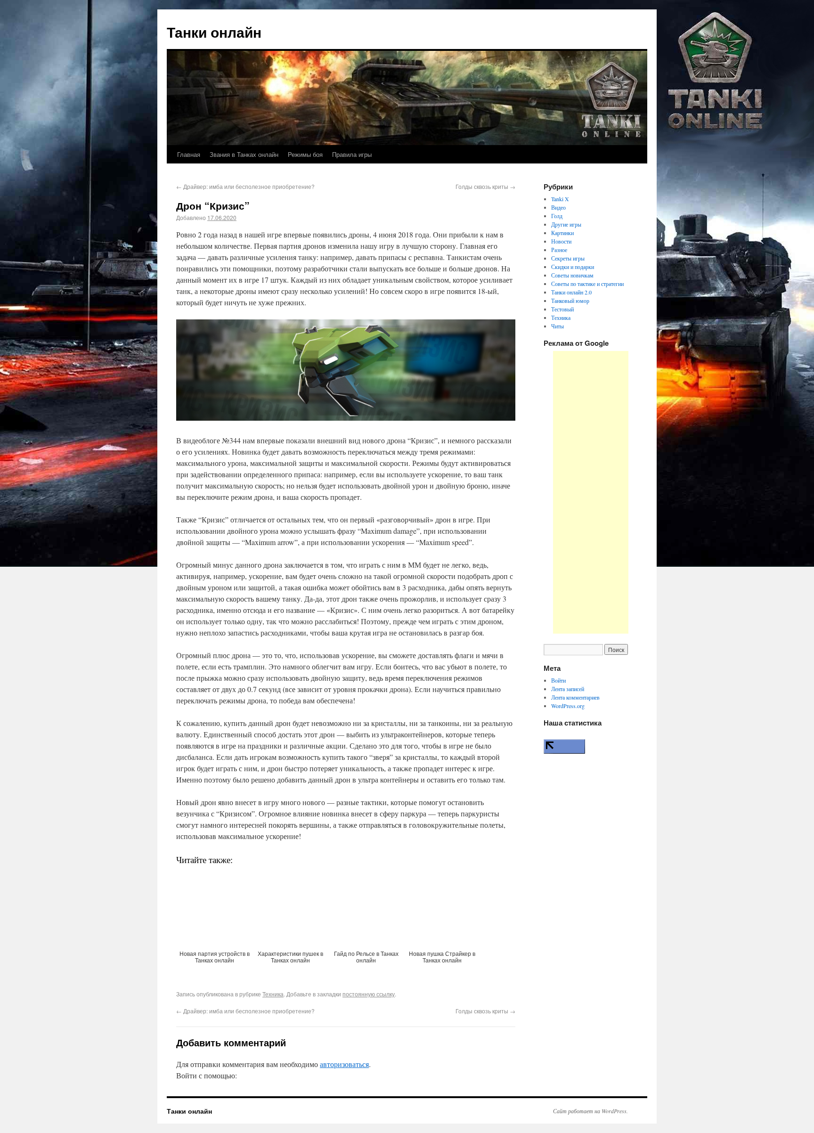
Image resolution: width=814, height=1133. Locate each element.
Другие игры (566, 224)
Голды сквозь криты (485, 186)
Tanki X (560, 199)
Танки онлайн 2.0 (571, 292)
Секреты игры (568, 258)
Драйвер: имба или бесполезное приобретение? (245, 186)
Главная (188, 154)
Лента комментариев (575, 697)
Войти (558, 680)
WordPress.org (568, 705)
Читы (557, 326)
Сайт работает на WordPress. (590, 1111)
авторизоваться (344, 1064)
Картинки (562, 232)
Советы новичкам (572, 275)
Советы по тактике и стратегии (587, 283)
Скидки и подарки (572, 266)
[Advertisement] (590, 492)
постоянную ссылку (368, 994)
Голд (556, 216)
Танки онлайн (214, 32)
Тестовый (562, 309)
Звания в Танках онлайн (244, 154)
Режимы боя (305, 154)
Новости (561, 241)
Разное (559, 249)
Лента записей (567, 689)
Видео (558, 207)
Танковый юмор (570, 300)
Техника (273, 994)
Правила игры (352, 154)
